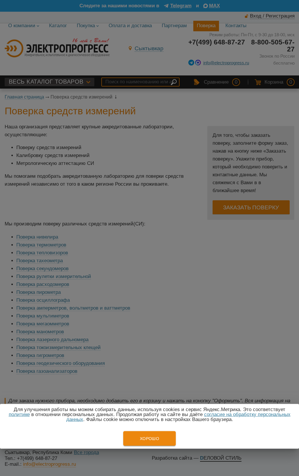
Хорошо (149, 438)
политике (19, 414)
